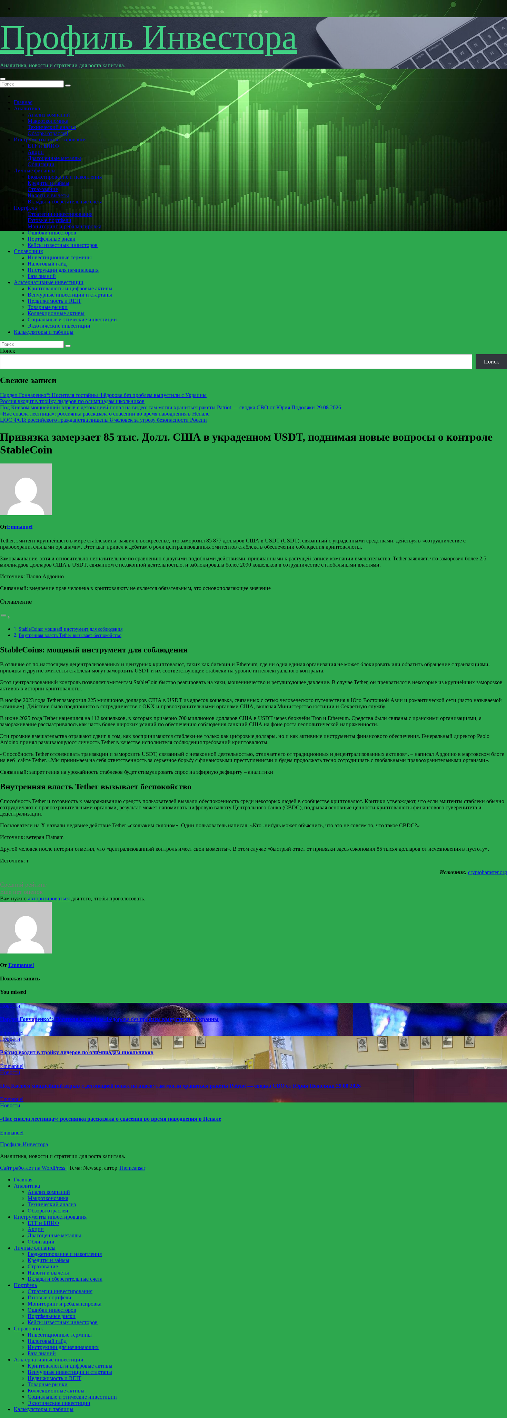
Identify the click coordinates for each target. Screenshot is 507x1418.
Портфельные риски (52, 239)
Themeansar (132, 1168)
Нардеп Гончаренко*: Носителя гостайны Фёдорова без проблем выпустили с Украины (103, 395)
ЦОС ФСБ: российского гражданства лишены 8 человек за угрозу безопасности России (103, 420)
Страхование (43, 189)
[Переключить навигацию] (3, 79)
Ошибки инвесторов (52, 233)
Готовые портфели (49, 220)
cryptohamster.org (487, 872)
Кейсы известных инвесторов (63, 245)
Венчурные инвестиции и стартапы (70, 295)
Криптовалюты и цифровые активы (70, 288)
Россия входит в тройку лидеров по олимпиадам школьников (72, 401)
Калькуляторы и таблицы (43, 332)
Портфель (25, 208)
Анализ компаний (49, 115)
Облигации (41, 164)
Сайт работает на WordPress (33, 1168)
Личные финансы (35, 170)
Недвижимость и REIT (54, 301)
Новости (10, 1006)
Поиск (7, 351)
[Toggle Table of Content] (5, 617)
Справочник (28, 251)
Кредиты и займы (48, 183)
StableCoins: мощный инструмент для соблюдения (70, 629)
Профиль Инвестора (148, 37)
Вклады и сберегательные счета (65, 201)
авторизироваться (49, 898)
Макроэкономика (48, 121)
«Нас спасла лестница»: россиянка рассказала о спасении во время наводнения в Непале (104, 414)
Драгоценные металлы (54, 158)
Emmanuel (19, 527)
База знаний (42, 276)
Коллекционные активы (56, 313)
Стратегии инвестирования (60, 214)
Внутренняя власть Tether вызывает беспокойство (70, 635)
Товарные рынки (48, 307)
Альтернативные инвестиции (48, 282)
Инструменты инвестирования (50, 139)
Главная (23, 102)
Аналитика (27, 108)
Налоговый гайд (47, 264)
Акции (36, 152)
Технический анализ (52, 127)
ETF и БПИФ (43, 146)
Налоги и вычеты (48, 195)
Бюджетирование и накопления (65, 177)
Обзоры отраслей (48, 133)
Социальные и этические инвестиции (72, 319)
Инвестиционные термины (60, 257)
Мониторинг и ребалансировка (64, 226)
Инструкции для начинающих (63, 270)
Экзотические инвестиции (59, 326)
